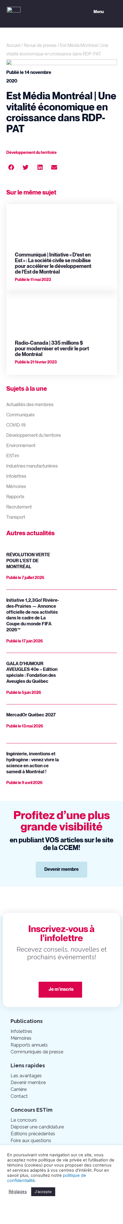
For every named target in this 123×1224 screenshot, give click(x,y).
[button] (103, 12)
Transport (15, 517)
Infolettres (16, 476)
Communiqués (20, 415)
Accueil (13, 45)
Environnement (20, 445)
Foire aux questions (31, 1140)
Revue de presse (40, 45)
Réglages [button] (18, 1191)
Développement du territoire (33, 435)
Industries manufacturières (32, 466)
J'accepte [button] (43, 1191)
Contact (19, 1096)
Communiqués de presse (37, 1052)
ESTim (12, 456)
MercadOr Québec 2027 (31, 715)
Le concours (24, 1120)
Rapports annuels (29, 1045)
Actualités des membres (29, 404)
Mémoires (16, 486)
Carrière (19, 1089)
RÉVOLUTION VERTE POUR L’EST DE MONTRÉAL (28, 561)
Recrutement (19, 507)
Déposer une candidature (37, 1127)
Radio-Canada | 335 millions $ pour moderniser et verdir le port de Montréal (52, 348)
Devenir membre (28, 1082)
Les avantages (26, 1075)
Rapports (15, 497)
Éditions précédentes (33, 1133)
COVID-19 (15, 425)
